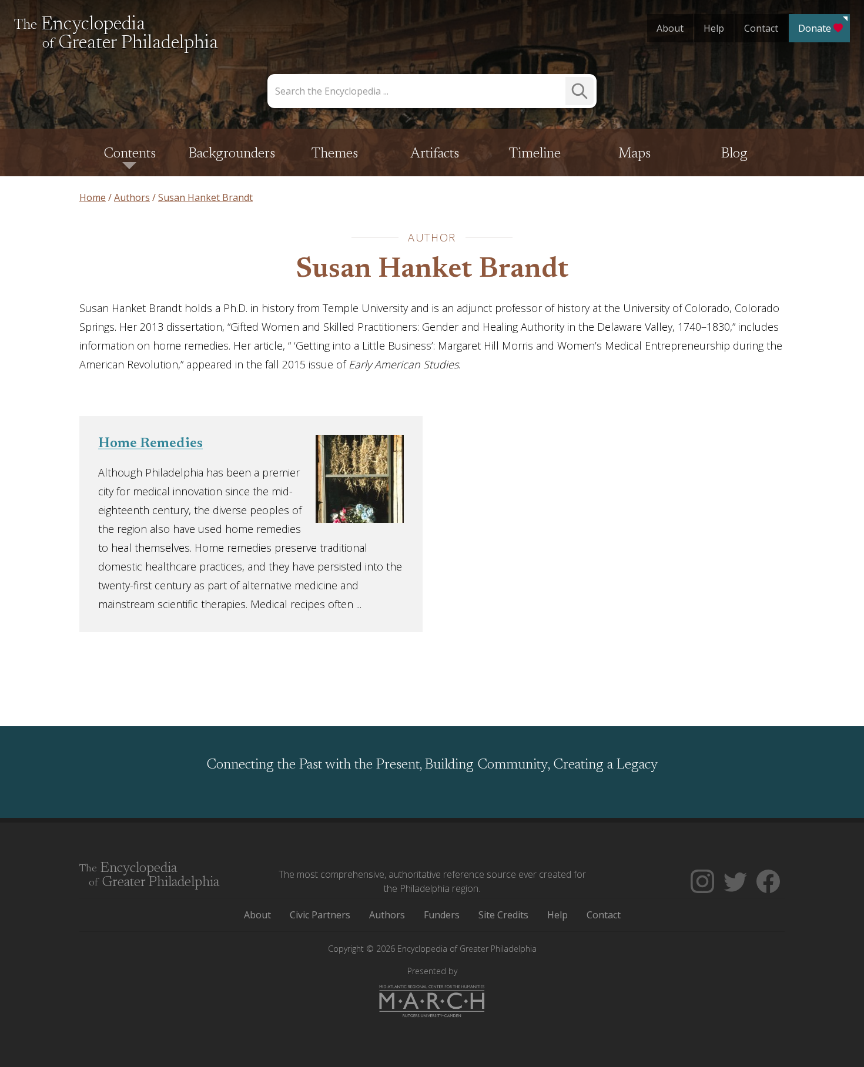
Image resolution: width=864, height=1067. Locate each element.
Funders (442, 914)
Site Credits (503, 914)
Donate (814, 28)
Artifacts (434, 154)
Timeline (535, 154)
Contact (761, 28)
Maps (634, 154)
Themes (335, 154)
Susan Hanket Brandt (432, 270)
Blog (734, 154)
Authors (387, 914)
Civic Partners (320, 914)
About (670, 28)
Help (714, 28)
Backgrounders (232, 154)
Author (432, 237)
